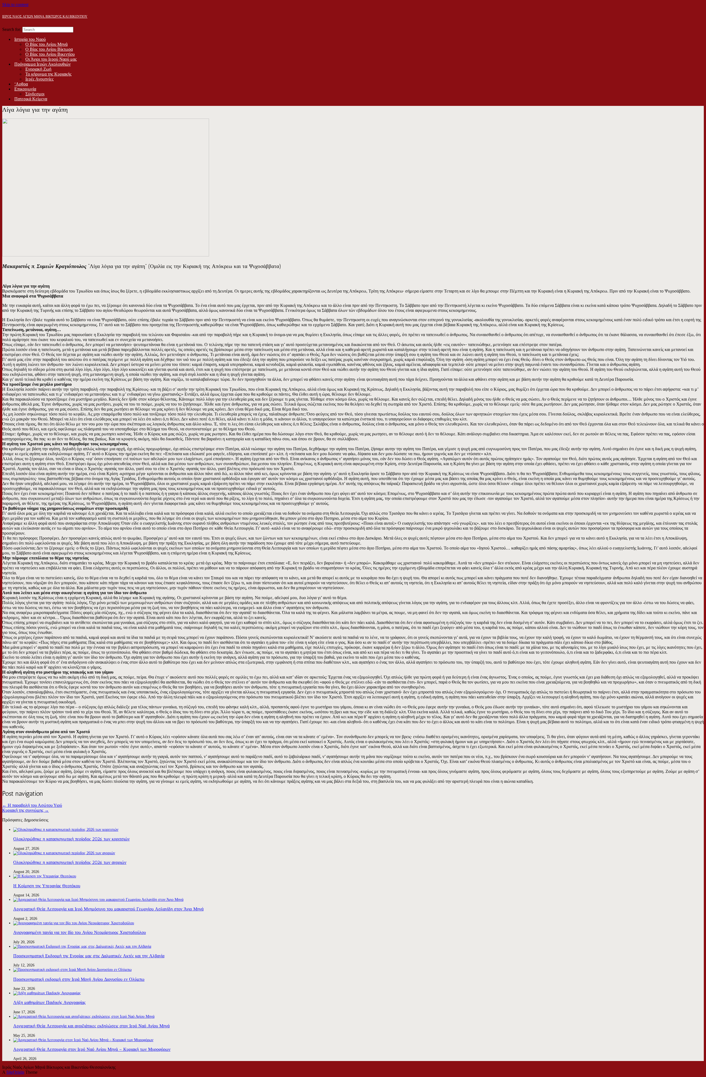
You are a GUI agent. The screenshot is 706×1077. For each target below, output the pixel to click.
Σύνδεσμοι (34, 94)
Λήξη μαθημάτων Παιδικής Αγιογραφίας (49, 1002)
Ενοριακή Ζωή (38, 69)
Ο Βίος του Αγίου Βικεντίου (50, 54)
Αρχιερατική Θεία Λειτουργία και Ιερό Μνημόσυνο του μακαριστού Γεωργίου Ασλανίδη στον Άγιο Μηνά (108, 909)
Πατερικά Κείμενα (30, 99)
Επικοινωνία (25, 89)
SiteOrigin (15, 1072)
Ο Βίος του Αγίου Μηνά (46, 44)
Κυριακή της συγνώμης (25, 810)
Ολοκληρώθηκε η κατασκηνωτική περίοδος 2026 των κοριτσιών (71, 839)
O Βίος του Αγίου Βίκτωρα (49, 49)
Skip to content (15, 4)
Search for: (11, 29)
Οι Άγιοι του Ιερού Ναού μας (51, 59)
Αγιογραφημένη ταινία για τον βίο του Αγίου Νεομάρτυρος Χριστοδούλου (79, 932)
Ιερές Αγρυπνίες (39, 79)
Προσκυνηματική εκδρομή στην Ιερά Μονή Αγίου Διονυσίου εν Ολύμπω (79, 979)
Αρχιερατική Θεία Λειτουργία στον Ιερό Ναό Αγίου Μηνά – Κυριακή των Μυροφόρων (91, 1049)
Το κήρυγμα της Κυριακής (48, 74)
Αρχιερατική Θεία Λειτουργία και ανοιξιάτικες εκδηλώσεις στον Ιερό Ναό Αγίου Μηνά (91, 1025)
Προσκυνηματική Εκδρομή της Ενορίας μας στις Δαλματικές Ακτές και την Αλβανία (88, 955)
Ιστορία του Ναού (30, 39)
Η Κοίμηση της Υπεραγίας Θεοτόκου (46, 885)
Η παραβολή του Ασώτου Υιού (32, 805)
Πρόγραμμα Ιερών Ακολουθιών (42, 64)
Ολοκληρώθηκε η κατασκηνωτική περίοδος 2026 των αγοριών (69, 862)
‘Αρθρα (21, 84)
